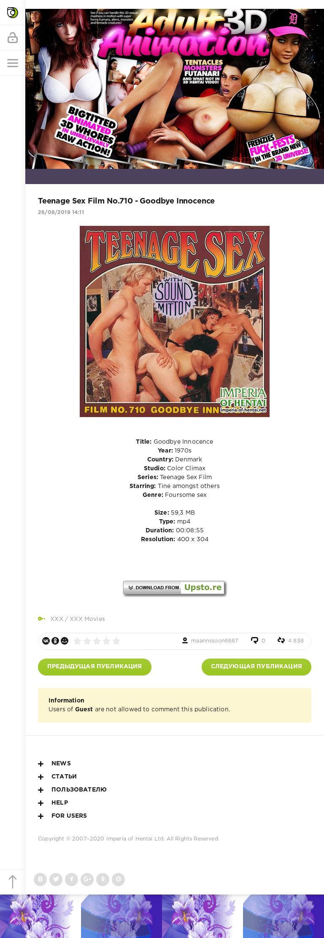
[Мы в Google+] (87, 879)
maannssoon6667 (214, 641)
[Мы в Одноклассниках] (102, 879)
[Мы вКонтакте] (40, 879)
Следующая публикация (256, 666)
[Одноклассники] (55, 641)
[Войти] (12, 38)
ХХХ (56, 619)
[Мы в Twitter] (55, 879)
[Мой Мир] (64, 641)
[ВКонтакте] (46, 641)
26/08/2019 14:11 (61, 212)
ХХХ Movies (87, 619)
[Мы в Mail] (118, 879)
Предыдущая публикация (94, 666)
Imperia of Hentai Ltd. (136, 839)
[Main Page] (12, 12)
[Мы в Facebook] (71, 879)
